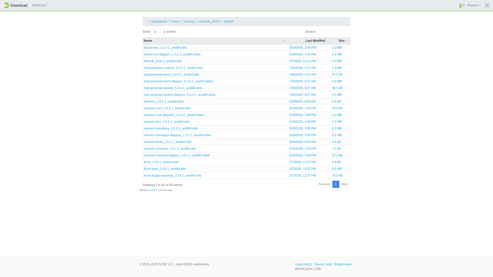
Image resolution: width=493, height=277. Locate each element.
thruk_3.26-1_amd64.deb (161, 162)
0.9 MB (337, 54)
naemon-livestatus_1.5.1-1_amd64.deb (171, 128)
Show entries (159, 31)
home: (175, 21)
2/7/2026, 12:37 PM (302, 162)
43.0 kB (337, 108)
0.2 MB (337, 47)
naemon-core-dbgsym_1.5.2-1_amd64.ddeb (174, 115)
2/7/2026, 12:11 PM (302, 61)
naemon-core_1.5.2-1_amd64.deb (167, 108)
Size (342, 40)
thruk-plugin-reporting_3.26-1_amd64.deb (172, 175)
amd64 (228, 21)
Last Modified (315, 40)
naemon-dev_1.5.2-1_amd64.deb (167, 121)
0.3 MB (337, 67)
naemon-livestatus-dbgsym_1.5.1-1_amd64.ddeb (177, 135)
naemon (189, 21)
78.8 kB (337, 175)
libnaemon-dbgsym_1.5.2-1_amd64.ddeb (172, 54)
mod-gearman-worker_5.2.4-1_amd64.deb (173, 88)
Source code (323, 264)
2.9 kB (336, 101)
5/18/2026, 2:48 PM (302, 47)
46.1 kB (337, 88)
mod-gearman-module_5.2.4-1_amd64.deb (173, 67)
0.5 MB (337, 94)
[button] (462, 5)
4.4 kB (336, 142)
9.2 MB (337, 135)
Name (148, 40)
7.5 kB (336, 148)
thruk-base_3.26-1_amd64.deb (165, 168)
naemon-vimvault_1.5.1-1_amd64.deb (170, 148)
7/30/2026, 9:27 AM (302, 67)
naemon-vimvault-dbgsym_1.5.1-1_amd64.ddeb (177, 155)
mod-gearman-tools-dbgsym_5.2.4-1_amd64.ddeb (178, 81)
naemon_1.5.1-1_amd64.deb (164, 101)
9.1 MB (337, 168)
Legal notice (303, 264)
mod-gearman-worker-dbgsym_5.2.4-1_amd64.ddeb (179, 94)
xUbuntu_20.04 (209, 21)
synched (152, 190)
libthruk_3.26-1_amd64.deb (163, 61)
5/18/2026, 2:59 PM (302, 128)
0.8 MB (337, 81)
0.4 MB (337, 61)
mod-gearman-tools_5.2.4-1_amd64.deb (171, 74)
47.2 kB (337, 74)
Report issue (343, 264)
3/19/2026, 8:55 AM (302, 101)
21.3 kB (337, 155)
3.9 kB (336, 162)
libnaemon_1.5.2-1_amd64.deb (165, 47)
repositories (159, 21)
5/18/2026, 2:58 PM (302, 148)
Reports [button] (472, 5)
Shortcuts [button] (38, 5)
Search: (310, 31)
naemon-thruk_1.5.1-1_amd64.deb (167, 142)
